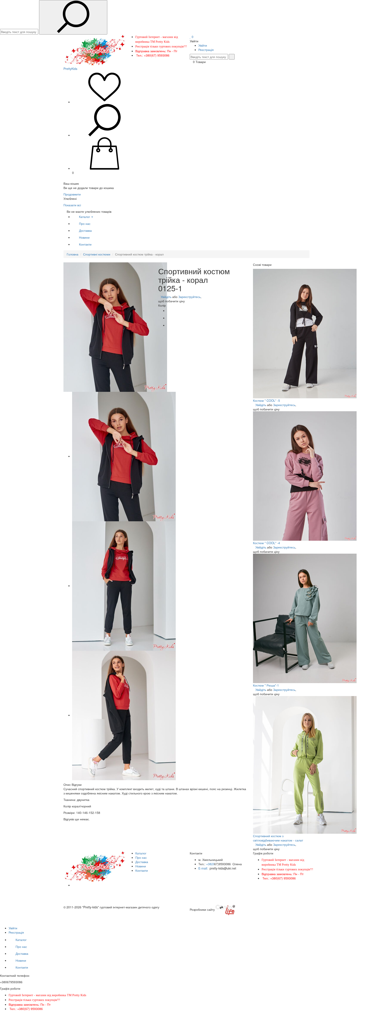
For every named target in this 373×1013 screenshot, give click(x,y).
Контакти (85, 244)
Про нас (84, 223)
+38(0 (210, 864)
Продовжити (72, 194)
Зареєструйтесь (189, 297)
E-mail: (203, 868)
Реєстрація (206, 49)
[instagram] (73, 885)
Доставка (85, 230)
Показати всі (72, 205)
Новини (84, 237)
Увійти (202, 45)
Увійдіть (166, 297)
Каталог (85, 216)
